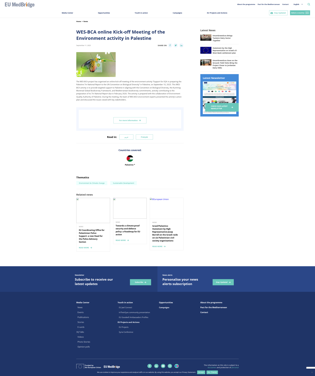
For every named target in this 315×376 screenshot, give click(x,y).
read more (84, 247)
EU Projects (123, 327)
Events (81, 312)
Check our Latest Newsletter (219, 107)
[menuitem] (297, 4)
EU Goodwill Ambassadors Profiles (133, 317)
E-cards (81, 327)
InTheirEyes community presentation (134, 312)
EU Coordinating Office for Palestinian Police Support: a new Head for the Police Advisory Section (91, 236)
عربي (126, 137)
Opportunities (104, 13)
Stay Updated (280, 13)
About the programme (246, 4)
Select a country (297, 13)
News (85, 21)
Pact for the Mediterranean (269, 4)
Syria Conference (126, 332)
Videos (81, 337)
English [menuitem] (296, 4)
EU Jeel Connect (125, 307)
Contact (285, 4)
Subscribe (139, 282)
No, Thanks (212, 372)
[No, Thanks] (312, 372)
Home (78, 21)
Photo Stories (84, 341)
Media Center (67, 13)
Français (144, 137)
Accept (201, 372)
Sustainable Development (123, 183)
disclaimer (212, 367)
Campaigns (177, 13)
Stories (81, 322)
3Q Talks (80, 332)
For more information (128, 120)
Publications (83, 317)
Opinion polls (84, 346)
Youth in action (141, 13)
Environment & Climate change (92, 183)
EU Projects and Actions (217, 13)
